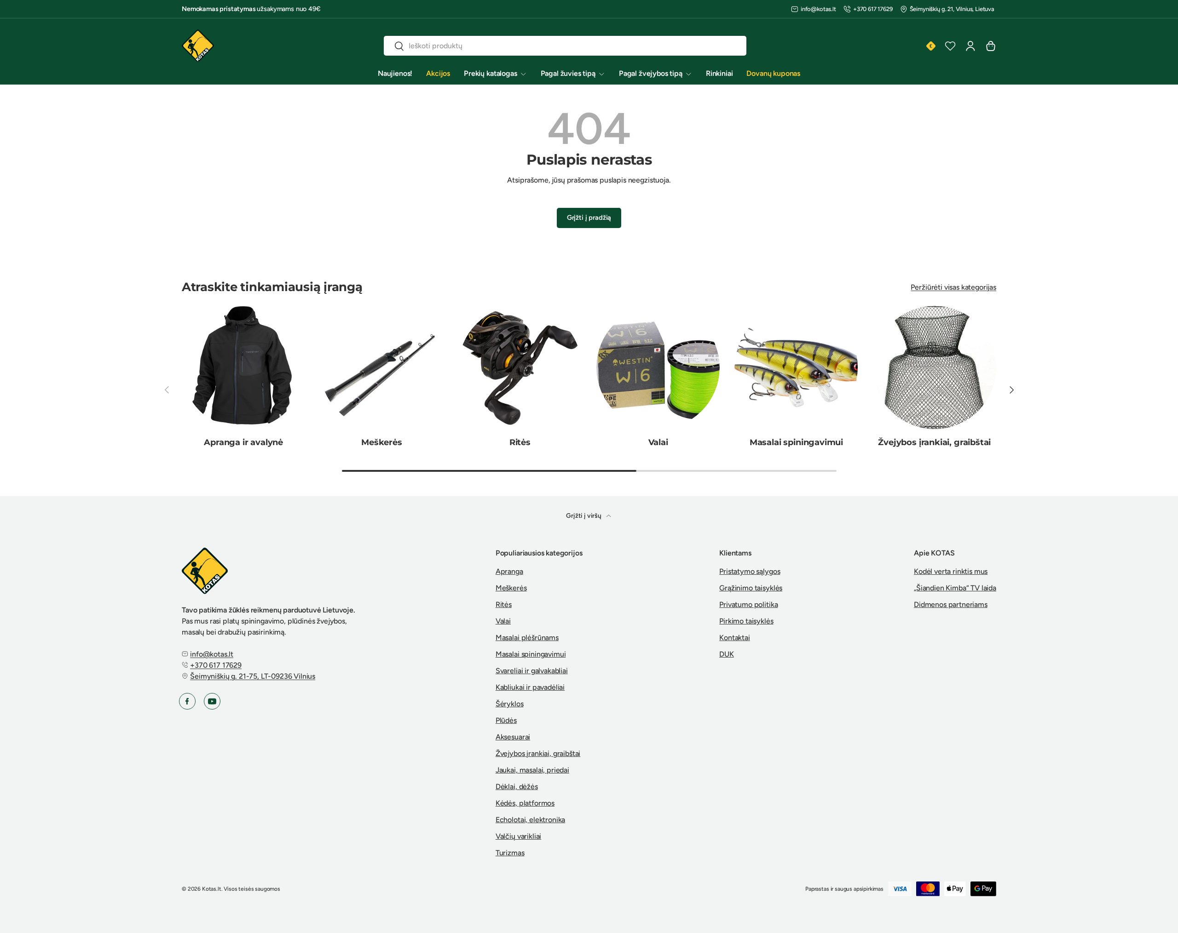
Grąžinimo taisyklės (750, 588)
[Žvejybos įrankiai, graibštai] (934, 367)
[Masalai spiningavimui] (796, 367)
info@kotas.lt (818, 9)
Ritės (520, 442)
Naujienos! (395, 73)
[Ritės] (520, 367)
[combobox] (565, 46)
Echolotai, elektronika (530, 819)
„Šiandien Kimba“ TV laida (955, 588)
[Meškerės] (381, 367)
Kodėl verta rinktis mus (950, 571)
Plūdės (506, 720)
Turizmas (510, 852)
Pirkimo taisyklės (746, 621)
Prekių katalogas (490, 73)
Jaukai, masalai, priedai (532, 770)
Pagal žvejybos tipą (650, 73)
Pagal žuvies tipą (568, 73)
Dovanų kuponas (773, 73)
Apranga (509, 571)
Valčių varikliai (518, 836)
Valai (658, 442)
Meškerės (381, 442)
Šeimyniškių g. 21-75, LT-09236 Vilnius (252, 676)
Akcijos (438, 73)
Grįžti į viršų (584, 516)
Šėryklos (510, 703)
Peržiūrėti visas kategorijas (953, 287)
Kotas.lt (211, 889)
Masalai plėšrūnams (527, 637)
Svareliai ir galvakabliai (532, 670)
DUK (726, 654)
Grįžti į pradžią (589, 217)
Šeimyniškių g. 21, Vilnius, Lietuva (952, 9)
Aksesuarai (513, 737)
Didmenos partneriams (950, 604)
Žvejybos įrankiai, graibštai (934, 442)
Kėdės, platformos (525, 803)
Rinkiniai (719, 73)
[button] (991, 46)
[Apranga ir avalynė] (243, 367)
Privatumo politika (748, 604)
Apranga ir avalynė (243, 442)
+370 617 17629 (873, 9)
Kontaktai (734, 637)
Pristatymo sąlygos (749, 571)
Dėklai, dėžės (517, 786)
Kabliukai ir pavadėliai (530, 687)
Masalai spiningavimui (796, 442)
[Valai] (658, 367)
